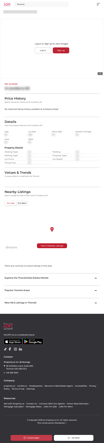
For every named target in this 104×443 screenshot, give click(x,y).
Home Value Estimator (78, 403)
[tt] (6, 349)
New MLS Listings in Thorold (20, 302)
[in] (16, 349)
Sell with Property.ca (14, 403)
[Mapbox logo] (11, 247)
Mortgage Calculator (14, 406)
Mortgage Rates (33, 406)
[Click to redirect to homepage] (7, 4)
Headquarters (36, 386)
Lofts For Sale (50, 406)
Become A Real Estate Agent (59, 386)
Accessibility (81, 386)
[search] (42, 4)
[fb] (11, 349)
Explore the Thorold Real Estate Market (26, 278)
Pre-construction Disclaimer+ (52, 423)
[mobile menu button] (100, 4)
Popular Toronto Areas (17, 290)
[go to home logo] (8, 326)
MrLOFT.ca (9, 335)
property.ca (9, 386)
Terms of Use (18, 389)
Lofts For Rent (66, 406)
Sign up (61, 50)
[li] (21, 349)
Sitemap (31, 389)
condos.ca (22, 386)
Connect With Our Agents (52, 403)
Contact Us (31, 403)
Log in (43, 50)
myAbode (23, 335)
